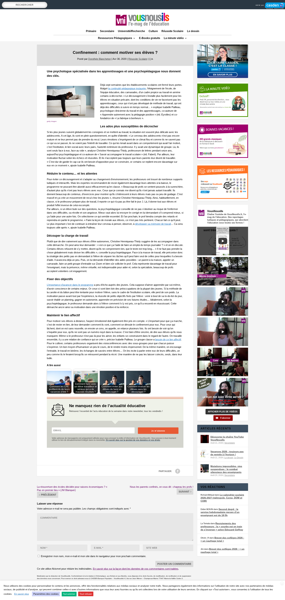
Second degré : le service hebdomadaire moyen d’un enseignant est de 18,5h (220, 512)
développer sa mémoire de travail (153, 223)
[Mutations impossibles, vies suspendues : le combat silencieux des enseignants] (205, 468)
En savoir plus (222, 74)
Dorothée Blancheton (99, 58)
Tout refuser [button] (85, 594)
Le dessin (193, 31)
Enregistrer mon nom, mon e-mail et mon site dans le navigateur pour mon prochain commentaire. (93, 556)
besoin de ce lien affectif (168, 339)
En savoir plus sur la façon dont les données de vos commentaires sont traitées (135, 568)
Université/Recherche (131, 31)
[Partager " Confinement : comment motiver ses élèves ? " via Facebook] (177, 471)
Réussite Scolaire (172, 31)
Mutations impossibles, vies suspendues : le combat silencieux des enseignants (226, 469)
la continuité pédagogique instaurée (127, 88)
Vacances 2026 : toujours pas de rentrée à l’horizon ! (227, 453)
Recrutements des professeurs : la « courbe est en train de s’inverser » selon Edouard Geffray (222, 526)
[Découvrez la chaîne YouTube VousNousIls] (205, 439)
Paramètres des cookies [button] (46, 594)
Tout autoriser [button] (69, 594)
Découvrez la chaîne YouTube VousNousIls (227, 438)
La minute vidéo (174, 38)
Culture (153, 31)
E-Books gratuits (149, 38)
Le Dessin (238, 457)
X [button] (282, 583)
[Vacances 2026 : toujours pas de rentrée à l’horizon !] (205, 454)
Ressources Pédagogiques (115, 38)
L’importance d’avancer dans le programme (70, 284)
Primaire (91, 31)
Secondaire (107, 31)
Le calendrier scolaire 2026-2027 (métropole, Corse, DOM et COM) (222, 497)
